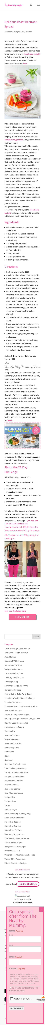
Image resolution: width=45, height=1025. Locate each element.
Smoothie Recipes (12, 822)
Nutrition (8, 760)
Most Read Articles (12, 743)
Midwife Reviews (12, 739)
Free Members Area (13, 710)
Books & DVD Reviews (14, 661)
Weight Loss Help (12, 850)
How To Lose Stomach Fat (16, 723)
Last (11, 945)
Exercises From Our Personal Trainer (20, 706)
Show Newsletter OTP (14, 817)
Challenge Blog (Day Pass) (16, 685)
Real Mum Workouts (13, 793)
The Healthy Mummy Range (16, 838)
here (25, 63)
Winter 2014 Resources (14, 859)
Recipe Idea (9, 797)
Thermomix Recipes (13, 842)
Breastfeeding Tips (13, 665)
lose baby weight (32, 54)
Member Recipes (12, 735)
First (11, 935)
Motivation (9, 751)
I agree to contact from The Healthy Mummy (23, 989)
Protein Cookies (11, 784)
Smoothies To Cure (13, 830)
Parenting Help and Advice (16, 772)
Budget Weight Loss (13, 669)
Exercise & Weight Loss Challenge (19, 698)
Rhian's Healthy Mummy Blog (17, 813)
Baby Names (10, 657)
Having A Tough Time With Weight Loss (22, 718)
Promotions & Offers (13, 780)
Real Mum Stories (12, 789)
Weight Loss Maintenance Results (19, 855)
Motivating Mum (11, 747)
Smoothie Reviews (12, 826)
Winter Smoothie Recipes (15, 863)
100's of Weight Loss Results (17, 648)
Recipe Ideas (10, 801)
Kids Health (9, 731)
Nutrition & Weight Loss (14, 31)
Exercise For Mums (12, 702)
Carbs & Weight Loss (13, 673)
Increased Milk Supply (14, 727)
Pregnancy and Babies (14, 776)
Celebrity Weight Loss (14, 677)
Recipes (29, 31)
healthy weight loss (13, 139)
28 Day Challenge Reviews (16, 652)
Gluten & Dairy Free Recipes (16, 714)
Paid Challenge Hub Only (15, 768)
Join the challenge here (15, 611)
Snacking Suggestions (14, 834)
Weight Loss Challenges (15, 846)
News (7, 756)
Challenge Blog (11, 681)
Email (15, 956)
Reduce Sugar (10, 809)
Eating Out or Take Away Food (18, 694)
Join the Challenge (28, 883)
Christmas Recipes (12, 690)
